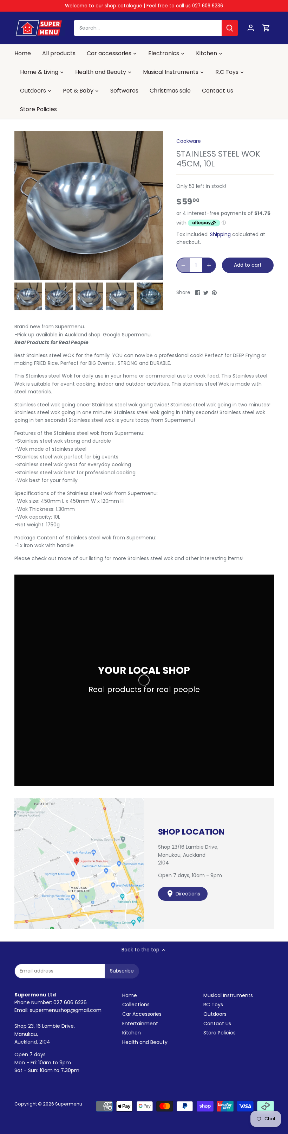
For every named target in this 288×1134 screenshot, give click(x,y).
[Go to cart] (266, 28)
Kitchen (131, 1032)
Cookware (188, 141)
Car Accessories (142, 1014)
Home (129, 995)
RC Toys (213, 1004)
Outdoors (215, 1014)
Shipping (220, 234)
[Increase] (209, 265)
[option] (28, 296)
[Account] (250, 28)
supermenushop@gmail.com (66, 1010)
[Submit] (230, 28)
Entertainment (140, 1023)
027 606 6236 (70, 1002)
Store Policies (219, 1032)
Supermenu (68, 1104)
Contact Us (217, 1023)
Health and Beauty (145, 1042)
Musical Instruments (228, 995)
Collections (136, 1004)
